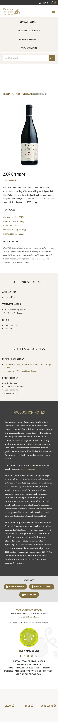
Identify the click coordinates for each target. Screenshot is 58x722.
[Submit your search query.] (52, 58)
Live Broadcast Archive (28, 664)
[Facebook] (21, 656)
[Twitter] (29, 656)
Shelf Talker (30, 594)
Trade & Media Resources (19, 668)
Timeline (45, 668)
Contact (47, 671)
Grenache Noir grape (35, 198)
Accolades (10, 209)
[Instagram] (24, 656)
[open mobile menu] (55, 11)
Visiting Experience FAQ (28, 674)
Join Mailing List (30, 651)
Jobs (37, 668)
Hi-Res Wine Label (16, 586)
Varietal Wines (29, 94)
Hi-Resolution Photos (24, 661)
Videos (41, 661)
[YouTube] (33, 656)
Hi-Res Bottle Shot (42, 586)
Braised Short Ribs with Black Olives (20, 371)
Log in (45, 2)
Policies (8, 671)
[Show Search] (39, 2)
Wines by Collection (11, 94)
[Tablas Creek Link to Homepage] (10, 11)
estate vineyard (28, 469)
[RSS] (36, 656)
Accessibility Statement (28, 671)
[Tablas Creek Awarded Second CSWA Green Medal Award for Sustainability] (29, 637)
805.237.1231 (32, 616)
